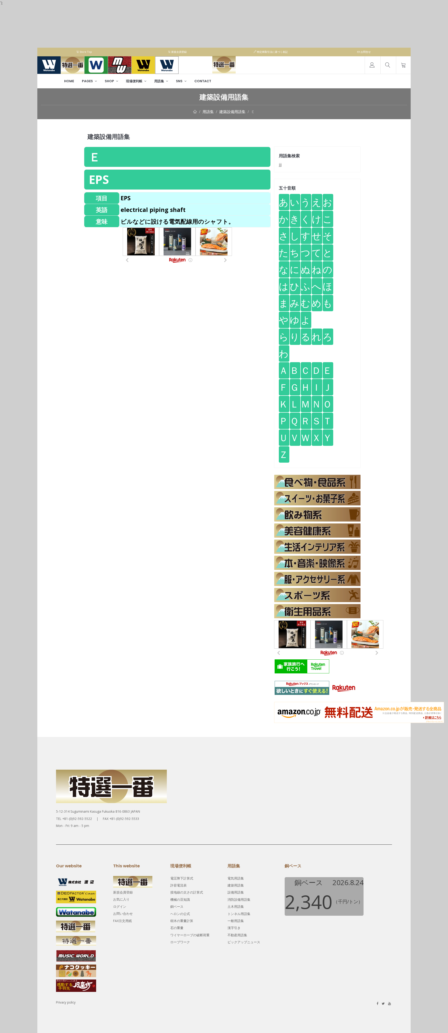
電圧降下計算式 (181, 878)
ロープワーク (180, 942)
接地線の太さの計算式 (186, 892)
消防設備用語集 (239, 899)
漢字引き (234, 928)
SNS (179, 81)
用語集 (159, 81)
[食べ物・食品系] (317, 482)
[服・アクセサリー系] (317, 579)
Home (69, 81)
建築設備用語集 (232, 111)
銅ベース (176, 906)
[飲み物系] (317, 514)
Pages (88, 81)
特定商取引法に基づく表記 (272, 52)
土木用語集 (236, 906)
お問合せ (365, 52)
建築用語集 (236, 885)
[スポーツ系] (317, 595)
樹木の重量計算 (181, 921)
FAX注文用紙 (122, 921)
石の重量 (176, 928)
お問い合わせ (123, 913)
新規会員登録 (179, 52)
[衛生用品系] (317, 611)
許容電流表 (178, 885)
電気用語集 (236, 878)
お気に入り (121, 899)
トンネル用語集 (239, 913)
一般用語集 (236, 921)
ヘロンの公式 (180, 913)
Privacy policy (66, 1002)
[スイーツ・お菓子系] (317, 498)
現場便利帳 (134, 81)
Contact (202, 81)
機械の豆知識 (180, 899)
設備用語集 (236, 892)
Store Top (85, 52)
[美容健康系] (317, 530)
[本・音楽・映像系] (317, 563)
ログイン (119, 906)
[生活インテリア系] (317, 547)
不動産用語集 (237, 935)
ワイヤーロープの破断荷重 (190, 935)
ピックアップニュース (244, 942)
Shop (110, 81)
